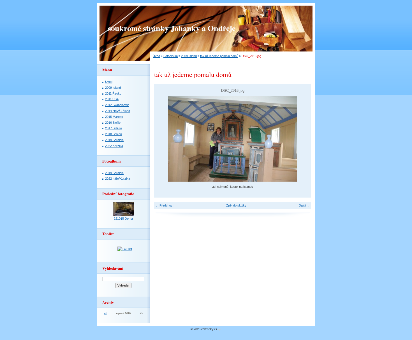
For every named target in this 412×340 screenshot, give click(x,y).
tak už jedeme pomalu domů (219, 56)
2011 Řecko (113, 93)
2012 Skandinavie (117, 105)
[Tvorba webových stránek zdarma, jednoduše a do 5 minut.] (219, 329)
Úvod (156, 56)
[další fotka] (302, 139)
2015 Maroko (114, 116)
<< (105, 313)
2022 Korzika (114, 145)
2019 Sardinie (114, 140)
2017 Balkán (113, 128)
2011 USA (112, 99)
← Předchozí (164, 205)
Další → (304, 205)
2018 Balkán (113, 134)
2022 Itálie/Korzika (117, 178)
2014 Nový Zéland (117, 110)
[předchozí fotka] (163, 139)
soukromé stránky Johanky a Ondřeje (171, 28)
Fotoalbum (170, 56)
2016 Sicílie (113, 122)
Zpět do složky (236, 205)
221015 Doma (123, 218)
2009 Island (189, 56)
